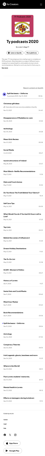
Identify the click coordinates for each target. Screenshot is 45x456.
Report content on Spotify (33, 88)
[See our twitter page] (10, 435)
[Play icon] (4, 94)
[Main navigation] (41, 4)
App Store (13, 443)
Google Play (14, 451)
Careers (5, 420)
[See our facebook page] (4, 435)
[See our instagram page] (15, 435)
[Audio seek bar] (22, 98)
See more (5, 68)
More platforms (32, 53)
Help (4, 428)
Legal (5, 424)
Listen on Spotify (16, 53)
